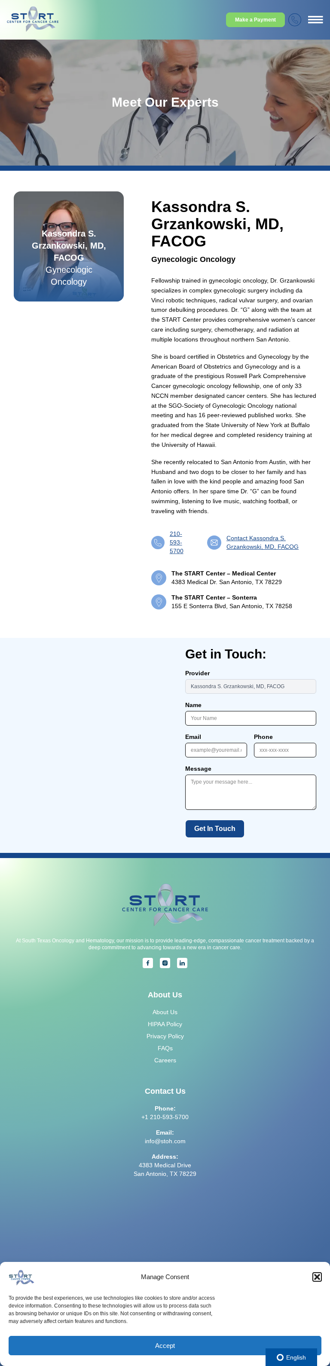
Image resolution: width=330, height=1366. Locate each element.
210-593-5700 (176, 542)
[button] (317, 1277)
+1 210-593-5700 (165, 1117)
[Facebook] (148, 963)
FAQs (165, 1048)
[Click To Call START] (294, 19)
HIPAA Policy (165, 1024)
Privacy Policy (165, 1036)
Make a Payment (255, 20)
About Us (165, 1012)
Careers (165, 1060)
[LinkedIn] (182, 963)
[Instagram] (165, 963)
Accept (165, 1345)
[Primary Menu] (315, 20)
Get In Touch (214, 828)
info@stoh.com (165, 1141)
